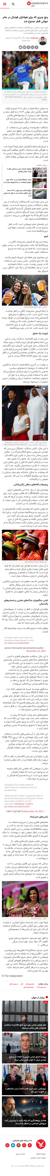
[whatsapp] (7, 1145)
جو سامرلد (34, 38)
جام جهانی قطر (30, 984)
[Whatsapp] (32, 47)
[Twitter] (28, 47)
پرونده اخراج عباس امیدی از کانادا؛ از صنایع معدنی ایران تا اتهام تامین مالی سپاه (27, 1058)
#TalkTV (29, 804)
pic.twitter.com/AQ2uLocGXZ (16, 806)
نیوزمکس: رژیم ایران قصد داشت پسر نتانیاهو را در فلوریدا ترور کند (26, 1090)
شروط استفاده (41, 1154)
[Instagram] (19, 1145)
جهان (34, 998)
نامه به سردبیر (20, 1154)
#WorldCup (19, 804)
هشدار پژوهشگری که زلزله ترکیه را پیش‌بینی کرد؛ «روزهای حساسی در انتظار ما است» (25, 1122)
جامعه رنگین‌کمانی (28, 987)
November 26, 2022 (36, 651)
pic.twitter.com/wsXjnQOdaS (16, 643)
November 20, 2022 (33, 811)
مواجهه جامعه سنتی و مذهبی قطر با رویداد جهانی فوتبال (19, 170)
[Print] (20, 47)
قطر (22, 984)
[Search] (13, 4)
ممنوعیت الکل (14, 984)
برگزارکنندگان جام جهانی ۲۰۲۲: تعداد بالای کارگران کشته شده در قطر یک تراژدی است (17, 193)
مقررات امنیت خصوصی (38, 1157)
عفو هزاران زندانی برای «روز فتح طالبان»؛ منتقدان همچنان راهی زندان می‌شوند (25, 1026)
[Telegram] (13, 1145)
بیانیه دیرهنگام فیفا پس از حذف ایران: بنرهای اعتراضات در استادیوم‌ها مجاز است (17, 181)
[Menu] (4, 4)
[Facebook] (36, 47)
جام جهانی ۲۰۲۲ (41, 987)
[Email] (24, 47)
